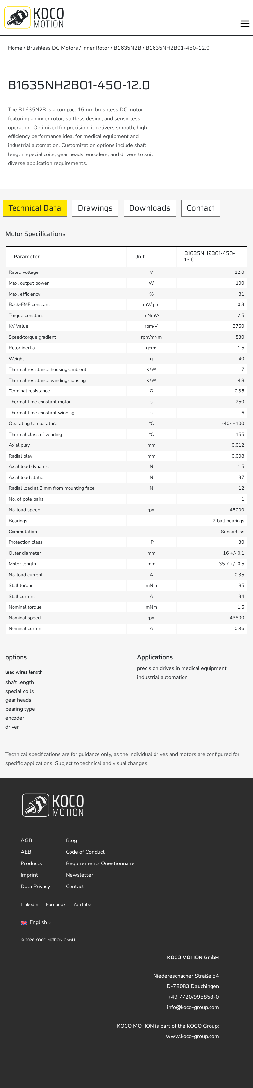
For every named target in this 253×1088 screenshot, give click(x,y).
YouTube (82, 904)
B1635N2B (127, 48)
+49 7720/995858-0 (193, 997)
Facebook (56, 904)
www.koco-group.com (192, 1036)
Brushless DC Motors (52, 48)
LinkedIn (29, 904)
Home (15, 48)
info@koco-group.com (193, 1007)
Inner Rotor (95, 48)
